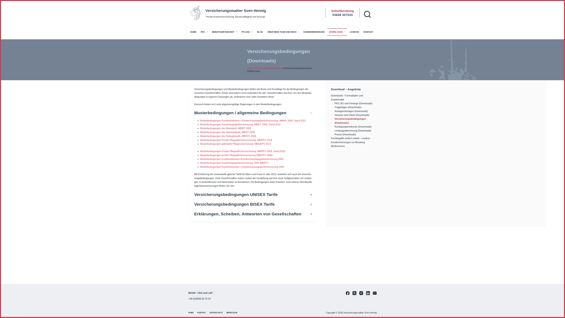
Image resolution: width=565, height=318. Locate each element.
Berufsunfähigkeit (223, 32)
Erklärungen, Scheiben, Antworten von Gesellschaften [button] (247, 214)
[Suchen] (367, 14)
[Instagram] (361, 293)
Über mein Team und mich (281, 32)
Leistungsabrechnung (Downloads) (353, 130)
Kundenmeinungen (314, 32)
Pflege (246, 32)
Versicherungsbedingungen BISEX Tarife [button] (234, 204)
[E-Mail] (375, 293)
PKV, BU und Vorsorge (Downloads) (353, 103)
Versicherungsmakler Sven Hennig (235, 11)
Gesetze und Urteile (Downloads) (352, 115)
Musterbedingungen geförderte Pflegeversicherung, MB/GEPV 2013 (235, 144)
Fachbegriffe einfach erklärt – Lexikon (350, 138)
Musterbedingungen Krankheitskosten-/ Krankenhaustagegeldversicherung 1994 (242, 167)
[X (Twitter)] (354, 293)
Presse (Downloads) (345, 134)
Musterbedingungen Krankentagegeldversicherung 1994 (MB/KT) (234, 163)
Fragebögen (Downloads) (348, 107)
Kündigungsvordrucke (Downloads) (353, 126)
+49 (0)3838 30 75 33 (199, 299)
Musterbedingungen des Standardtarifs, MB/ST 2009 (227, 132)
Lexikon (354, 32)
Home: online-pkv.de (257, 68)
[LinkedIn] (368, 293)
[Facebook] (348, 293)
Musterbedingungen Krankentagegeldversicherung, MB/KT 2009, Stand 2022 (240, 124)
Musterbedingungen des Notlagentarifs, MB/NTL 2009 (228, 136)
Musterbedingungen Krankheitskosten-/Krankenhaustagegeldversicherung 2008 (242, 159)
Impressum (231, 313)
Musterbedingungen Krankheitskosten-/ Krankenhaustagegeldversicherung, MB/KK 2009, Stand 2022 (253, 120)
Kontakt (368, 32)
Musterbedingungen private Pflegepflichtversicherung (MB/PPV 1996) (236, 155)
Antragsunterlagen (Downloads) (351, 111)
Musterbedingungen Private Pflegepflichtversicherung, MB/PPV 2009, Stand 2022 (242, 151)
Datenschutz (216, 313)
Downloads (336, 32)
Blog (260, 32)
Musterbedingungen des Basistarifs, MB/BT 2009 (225, 128)
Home (193, 32)
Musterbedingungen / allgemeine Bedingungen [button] (240, 113)
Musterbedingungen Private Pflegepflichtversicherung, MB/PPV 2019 (236, 140)
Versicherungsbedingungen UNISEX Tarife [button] (236, 194)
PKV (203, 32)
